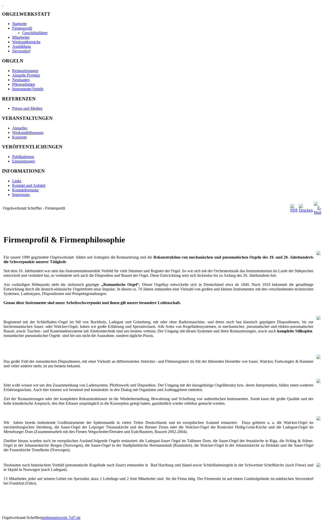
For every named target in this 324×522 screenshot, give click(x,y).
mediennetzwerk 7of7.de (60, 517)
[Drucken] (306, 210)
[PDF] (294, 210)
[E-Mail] (317, 212)
